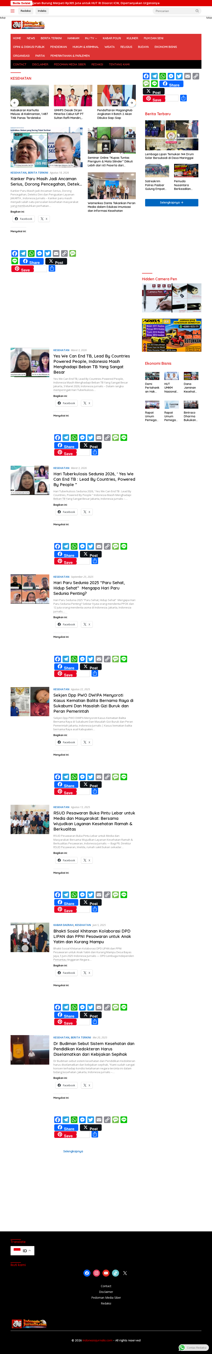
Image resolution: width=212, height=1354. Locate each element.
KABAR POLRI (112, 38)
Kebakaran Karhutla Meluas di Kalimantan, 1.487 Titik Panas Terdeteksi (29, 114)
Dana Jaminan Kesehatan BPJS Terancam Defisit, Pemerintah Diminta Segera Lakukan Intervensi (191, 387)
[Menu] (13, 10)
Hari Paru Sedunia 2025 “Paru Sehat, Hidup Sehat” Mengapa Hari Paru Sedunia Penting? (89, 588)
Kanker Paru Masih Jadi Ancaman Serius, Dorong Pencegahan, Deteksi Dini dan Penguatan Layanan (46, 184)
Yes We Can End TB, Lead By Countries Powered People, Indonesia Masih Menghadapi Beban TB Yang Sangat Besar (91, 364)
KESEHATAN (18, 172)
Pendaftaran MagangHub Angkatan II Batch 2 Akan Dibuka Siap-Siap (114, 114)
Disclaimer (106, 1292)
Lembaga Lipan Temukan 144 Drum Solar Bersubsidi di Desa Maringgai (170, 156)
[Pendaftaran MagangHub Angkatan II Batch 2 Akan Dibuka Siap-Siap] (116, 95)
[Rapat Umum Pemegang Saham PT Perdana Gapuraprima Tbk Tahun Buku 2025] (152, 405)
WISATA (110, 47)
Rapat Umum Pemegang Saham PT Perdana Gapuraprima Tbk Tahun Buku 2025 (152, 416)
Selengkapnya (73, 1151)
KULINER (132, 38)
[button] (197, 10)
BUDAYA (143, 47)
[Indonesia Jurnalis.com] (28, 24)
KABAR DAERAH (63, 925)
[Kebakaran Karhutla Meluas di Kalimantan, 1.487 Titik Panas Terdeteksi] (30, 95)
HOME (17, 38)
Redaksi (26, 10)
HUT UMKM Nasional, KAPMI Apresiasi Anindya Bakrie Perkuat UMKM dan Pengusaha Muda (171, 387)
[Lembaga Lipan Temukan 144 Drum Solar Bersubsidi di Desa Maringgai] (171, 135)
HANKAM (73, 38)
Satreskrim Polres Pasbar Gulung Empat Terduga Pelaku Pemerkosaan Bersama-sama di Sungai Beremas (156, 185)
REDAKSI (97, 64)
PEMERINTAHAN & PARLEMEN (70, 56)
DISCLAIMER (40, 64)
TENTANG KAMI (119, 64)
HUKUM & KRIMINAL (86, 47)
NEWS (31, 38)
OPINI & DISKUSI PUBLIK (29, 47)
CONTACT (19, 64)
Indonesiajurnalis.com (98, 1340)
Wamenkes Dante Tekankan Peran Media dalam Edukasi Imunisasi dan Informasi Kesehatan (111, 206)
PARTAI (40, 56)
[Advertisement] (73, 313)
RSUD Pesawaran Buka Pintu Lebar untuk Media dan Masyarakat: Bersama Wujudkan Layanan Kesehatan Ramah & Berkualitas (94, 821)
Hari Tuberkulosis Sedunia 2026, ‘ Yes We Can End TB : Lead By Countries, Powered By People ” (94, 479)
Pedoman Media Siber (106, 1298)
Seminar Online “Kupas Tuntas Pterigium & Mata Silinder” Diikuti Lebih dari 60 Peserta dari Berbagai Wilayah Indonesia (110, 161)
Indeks (42, 10)
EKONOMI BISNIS (166, 47)
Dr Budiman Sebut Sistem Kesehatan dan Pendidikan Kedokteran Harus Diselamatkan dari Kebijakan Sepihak (93, 1049)
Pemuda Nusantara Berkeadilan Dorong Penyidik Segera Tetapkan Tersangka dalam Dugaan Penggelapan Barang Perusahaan (186, 185)
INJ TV (89, 38)
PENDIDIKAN (58, 47)
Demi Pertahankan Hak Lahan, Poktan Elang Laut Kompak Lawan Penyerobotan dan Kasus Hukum (152, 387)
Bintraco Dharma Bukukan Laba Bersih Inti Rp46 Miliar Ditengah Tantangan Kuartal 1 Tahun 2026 (190, 416)
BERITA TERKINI (51, 38)
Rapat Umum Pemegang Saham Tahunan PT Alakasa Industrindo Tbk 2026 (171, 416)
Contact (106, 1286)
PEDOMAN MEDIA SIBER (70, 64)
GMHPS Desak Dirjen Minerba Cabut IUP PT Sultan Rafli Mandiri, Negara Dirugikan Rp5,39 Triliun (71, 114)
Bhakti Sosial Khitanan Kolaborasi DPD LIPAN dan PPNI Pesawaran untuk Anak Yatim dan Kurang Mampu (92, 936)
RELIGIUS (126, 47)
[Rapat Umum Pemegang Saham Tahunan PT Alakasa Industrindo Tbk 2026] (171, 405)
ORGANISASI (21, 56)
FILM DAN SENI (153, 38)
